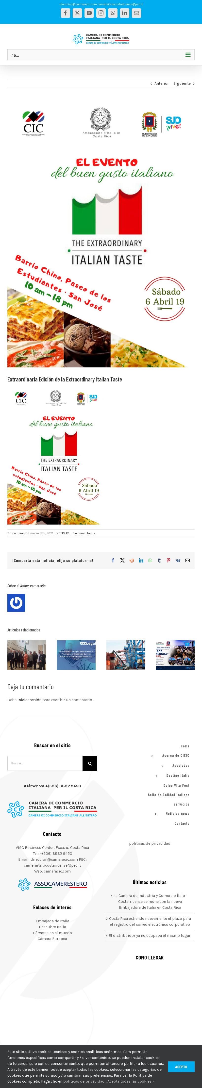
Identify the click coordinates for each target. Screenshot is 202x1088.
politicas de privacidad (149, 843)
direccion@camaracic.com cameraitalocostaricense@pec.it (101, 4)
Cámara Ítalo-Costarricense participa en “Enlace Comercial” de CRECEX (169, 654)
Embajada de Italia (52, 921)
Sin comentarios (83, 533)
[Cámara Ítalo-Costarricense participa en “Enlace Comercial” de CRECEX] (175, 655)
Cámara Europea (52, 938)
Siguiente (182, 83)
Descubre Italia (52, 926)
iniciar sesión (29, 699)
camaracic (19, 533)
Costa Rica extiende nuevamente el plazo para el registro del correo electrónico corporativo (70, 654)
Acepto (181, 1066)
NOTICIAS (62, 533)
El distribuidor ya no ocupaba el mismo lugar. (119, 654)
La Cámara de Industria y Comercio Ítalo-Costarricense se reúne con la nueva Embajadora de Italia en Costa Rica (20, 654)
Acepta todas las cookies (129, 1081)
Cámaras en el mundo (52, 932)
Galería (32, 654)
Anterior (161, 83)
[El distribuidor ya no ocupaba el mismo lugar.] (125, 655)
